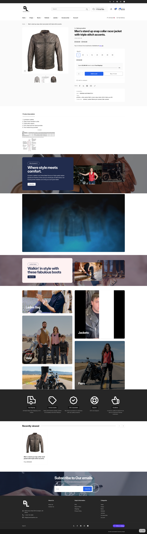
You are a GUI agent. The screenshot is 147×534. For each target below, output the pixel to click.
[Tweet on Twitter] (83, 86)
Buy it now (113, 73)
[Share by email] (91, 86)
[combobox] (71, 9)
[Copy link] (95, 86)
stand (99, 97)
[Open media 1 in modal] (45, 50)
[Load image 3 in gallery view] (53, 79)
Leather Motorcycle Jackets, (95, 99)
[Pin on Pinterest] (87, 86)
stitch (103, 97)
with (111, 97)
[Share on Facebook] (79, 86)
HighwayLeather (80, 28)
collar (82, 97)
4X (107, 55)
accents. (78, 97)
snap (96, 97)
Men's (90, 97)
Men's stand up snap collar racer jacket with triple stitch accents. (34, 457)
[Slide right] (123, 426)
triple (106, 97)
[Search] (87, 9)
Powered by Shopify (121, 531)
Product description (29, 114)
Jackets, (85, 99)
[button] (122, 9)
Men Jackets (105, 99)
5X (112, 55)
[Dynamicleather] (26, 507)
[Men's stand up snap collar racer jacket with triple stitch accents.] (35, 451)
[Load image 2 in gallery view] (45, 79)
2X (97, 55)
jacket (86, 97)
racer (93, 97)
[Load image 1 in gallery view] (37, 79)
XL (92, 55)
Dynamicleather (114, 531)
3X (102, 55)
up (109, 97)
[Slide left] (119, 426)
